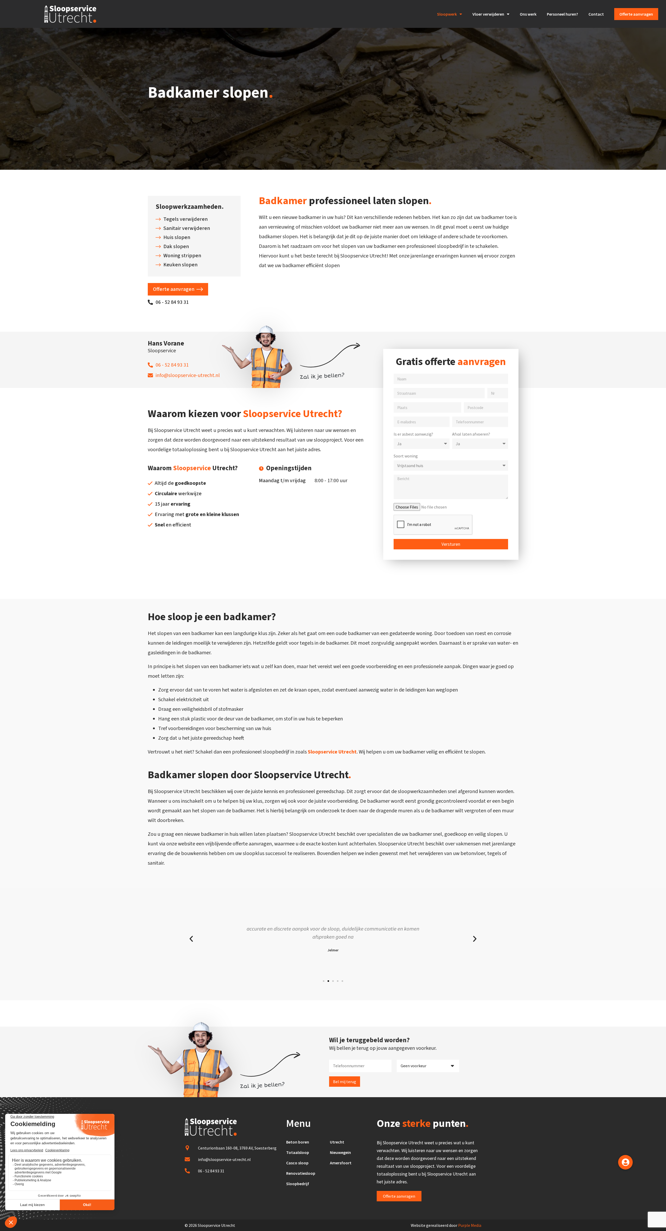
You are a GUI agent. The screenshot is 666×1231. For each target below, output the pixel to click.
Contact (596, 14)
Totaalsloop (297, 1152)
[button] (323, 981)
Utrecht (337, 1142)
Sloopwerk (447, 14)
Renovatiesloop (300, 1173)
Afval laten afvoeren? (471, 434)
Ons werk (528, 14)
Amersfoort (340, 1162)
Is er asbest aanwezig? (413, 434)
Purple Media (469, 1225)
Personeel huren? (562, 14)
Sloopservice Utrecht (332, 752)
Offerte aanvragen (636, 14)
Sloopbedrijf (297, 1183)
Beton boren (297, 1142)
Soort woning (406, 456)
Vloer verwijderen (488, 14)
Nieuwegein (340, 1152)
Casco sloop (297, 1162)
